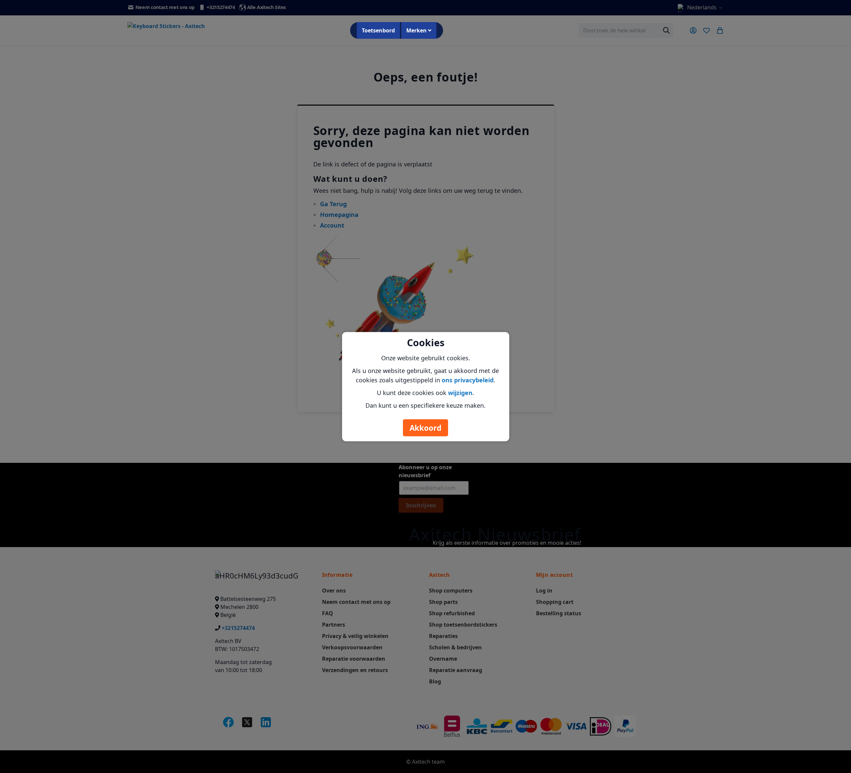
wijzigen (460, 392)
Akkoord (425, 427)
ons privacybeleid (468, 380)
